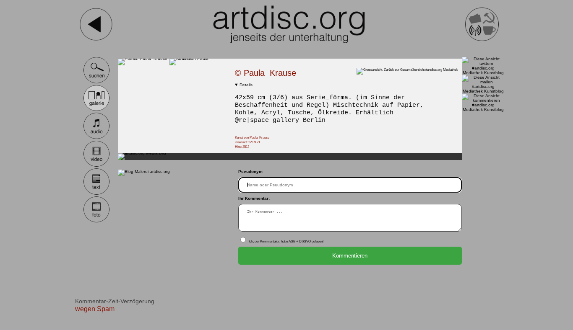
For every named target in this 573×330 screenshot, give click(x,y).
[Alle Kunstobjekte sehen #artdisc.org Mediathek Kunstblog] (96, 110)
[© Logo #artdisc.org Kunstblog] (289, 24)
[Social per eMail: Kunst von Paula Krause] (483, 91)
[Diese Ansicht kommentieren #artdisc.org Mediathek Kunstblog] (483, 109)
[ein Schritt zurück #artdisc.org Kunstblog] (96, 39)
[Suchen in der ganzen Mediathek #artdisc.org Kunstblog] (96, 82)
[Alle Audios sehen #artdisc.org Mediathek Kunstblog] (96, 138)
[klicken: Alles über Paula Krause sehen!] (142, 58)
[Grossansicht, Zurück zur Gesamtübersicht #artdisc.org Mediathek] (409, 70)
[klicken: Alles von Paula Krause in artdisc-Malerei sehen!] (195, 58)
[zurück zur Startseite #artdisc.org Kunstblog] (482, 39)
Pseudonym (250, 171)
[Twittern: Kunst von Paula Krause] (483, 72)
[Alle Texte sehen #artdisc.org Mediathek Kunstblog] (96, 193)
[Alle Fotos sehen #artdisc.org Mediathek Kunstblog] (96, 221)
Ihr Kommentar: (254, 198)
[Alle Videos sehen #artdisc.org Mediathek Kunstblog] (96, 165)
